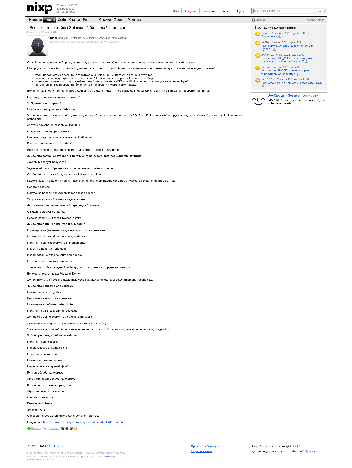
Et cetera (32, 32)
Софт (62, 19)
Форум (50, 19)
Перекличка (269, 36)
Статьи (74, 19)
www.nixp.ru (111, 456)
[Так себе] (66, 428)
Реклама (134, 19)
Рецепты (89, 19)
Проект (119, 19)
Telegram (191, 11)
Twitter (225, 11)
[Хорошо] (71, 428)
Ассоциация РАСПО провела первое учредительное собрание (285, 72)
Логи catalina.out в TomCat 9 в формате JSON (291, 83)
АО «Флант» (55, 446)
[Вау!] (75, 428)
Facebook (208, 11)
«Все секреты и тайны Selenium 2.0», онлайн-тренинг (76, 27)
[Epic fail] (62, 428)
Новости (35, 19)
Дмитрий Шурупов (304, 451)
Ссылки (105, 19)
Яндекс (240, 11)
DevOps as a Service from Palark (293, 95)
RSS (176, 11)
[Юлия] (37, 55)
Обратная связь (201, 451)
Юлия (54, 38)
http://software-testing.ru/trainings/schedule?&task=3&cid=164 (83, 422)
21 (282, 36)
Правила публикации (205, 446)
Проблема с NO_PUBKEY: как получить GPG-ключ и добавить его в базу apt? (291, 59)
